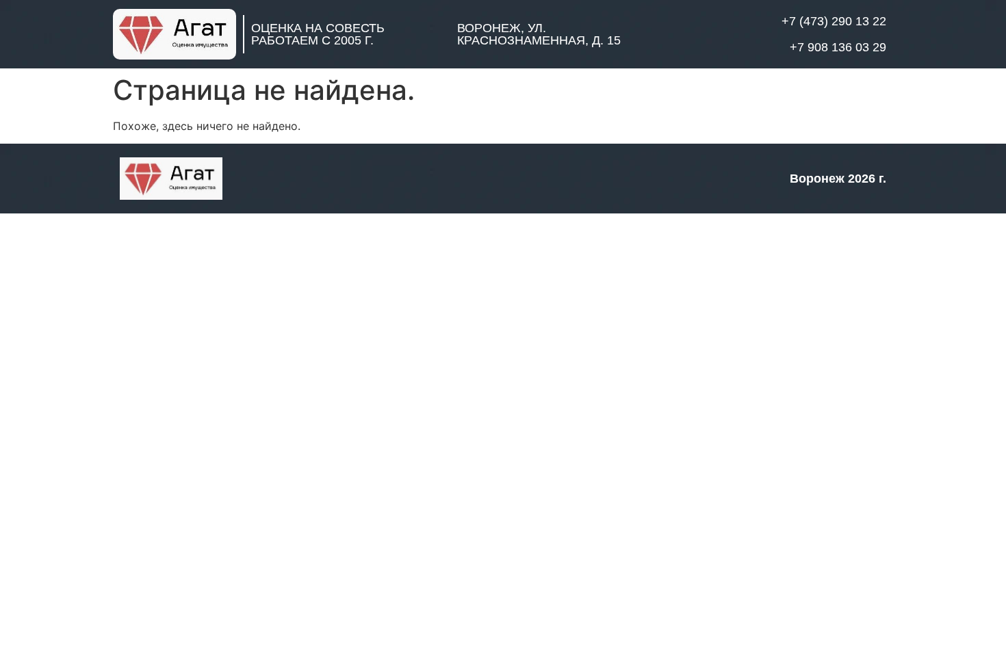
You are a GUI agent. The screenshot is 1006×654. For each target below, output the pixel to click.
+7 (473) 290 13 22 (834, 21)
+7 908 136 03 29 (838, 47)
